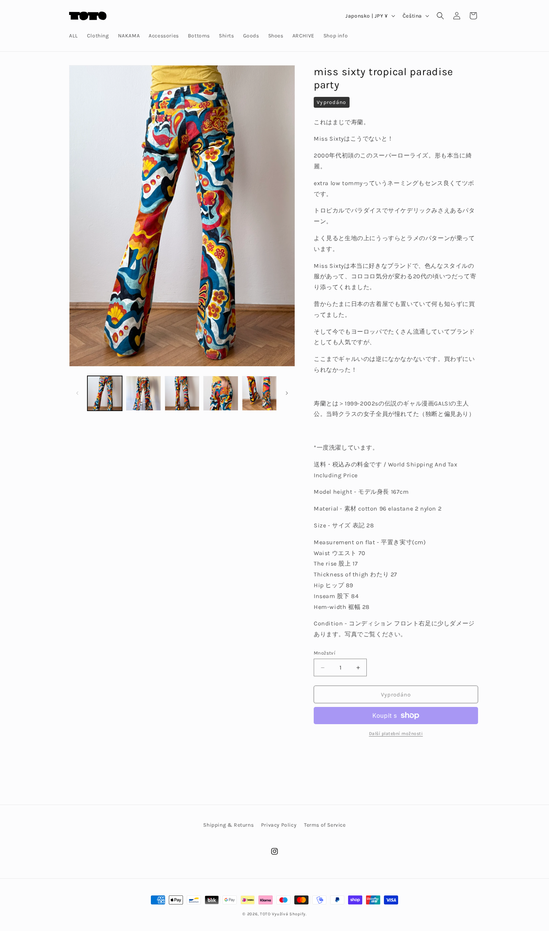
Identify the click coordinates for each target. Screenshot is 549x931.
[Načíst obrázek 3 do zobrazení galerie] (182, 393)
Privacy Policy (279, 825)
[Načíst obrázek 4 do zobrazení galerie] (220, 393)
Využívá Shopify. (289, 914)
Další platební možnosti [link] (396, 733)
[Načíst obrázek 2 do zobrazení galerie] (143, 393)
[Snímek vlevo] (77, 393)
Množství (324, 653)
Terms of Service (325, 825)
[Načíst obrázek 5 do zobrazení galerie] (259, 393)
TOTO (265, 914)
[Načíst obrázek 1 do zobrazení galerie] (104, 393)
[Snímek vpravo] (287, 393)
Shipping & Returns (228, 825)
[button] (440, 15)
